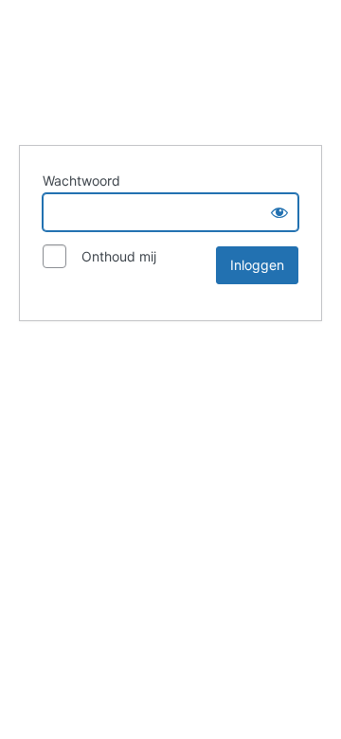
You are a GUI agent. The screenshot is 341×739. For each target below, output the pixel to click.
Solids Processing (170, 69)
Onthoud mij (113, 256)
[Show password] (279, 212)
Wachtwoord (81, 180)
